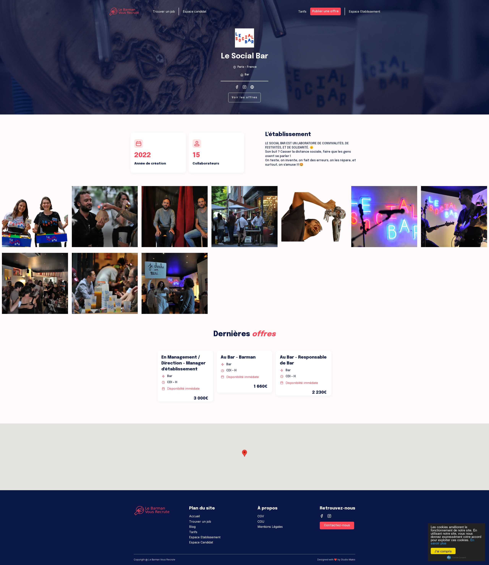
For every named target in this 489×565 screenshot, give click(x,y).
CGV (260, 516)
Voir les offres (244, 97)
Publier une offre (325, 11)
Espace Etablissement (364, 11)
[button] (244, 453)
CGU (260, 521)
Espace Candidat (201, 542)
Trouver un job (164, 11)
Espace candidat (194, 11)
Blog (192, 527)
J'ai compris (443, 551)
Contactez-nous (337, 525)
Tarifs (302, 11)
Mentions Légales (270, 527)
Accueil (194, 516)
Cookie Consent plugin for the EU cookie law (456, 557)
